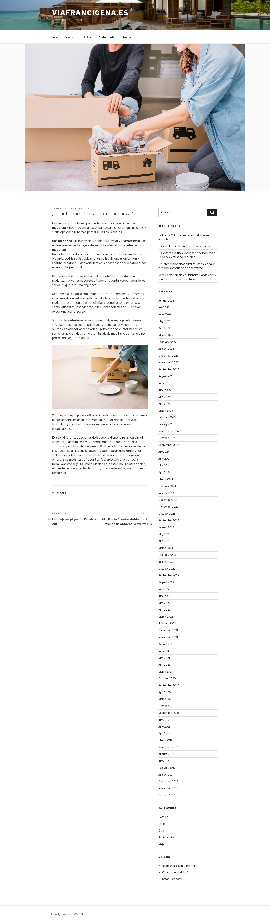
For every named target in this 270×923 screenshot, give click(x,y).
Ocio (161, 830)
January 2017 (166, 774)
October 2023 (166, 513)
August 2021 (166, 644)
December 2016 (168, 781)
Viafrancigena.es (90, 13)
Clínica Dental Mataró (175, 872)
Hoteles (86, 37)
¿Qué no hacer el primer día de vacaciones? (184, 246)
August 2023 (166, 527)
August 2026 (166, 300)
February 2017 (166, 767)
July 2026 (164, 307)
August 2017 (166, 753)
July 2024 (164, 451)
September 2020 (168, 685)
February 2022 (167, 623)
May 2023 (164, 534)
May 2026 (164, 321)
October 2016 (166, 795)
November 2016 (168, 788)
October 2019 (166, 705)
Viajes (70, 37)
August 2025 (166, 376)
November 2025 (168, 362)
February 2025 (167, 417)
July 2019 (163, 719)
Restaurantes (107, 37)
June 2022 (164, 595)
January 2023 (166, 561)
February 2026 (167, 341)
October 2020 (167, 678)
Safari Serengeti (172, 878)
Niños (127, 37)
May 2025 (164, 396)
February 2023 (167, 554)
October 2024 (167, 437)
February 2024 (167, 486)
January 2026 (166, 348)
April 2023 (164, 541)
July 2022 (163, 589)
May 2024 (164, 465)
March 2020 (165, 699)
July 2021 (163, 651)
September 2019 (168, 712)
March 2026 (165, 335)
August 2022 (166, 582)
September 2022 (168, 575)
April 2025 (164, 403)
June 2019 (164, 726)
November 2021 (168, 637)
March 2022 (165, 616)
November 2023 (168, 506)
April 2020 (164, 692)
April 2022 (164, 609)
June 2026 (164, 314)
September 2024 (168, 444)
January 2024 (166, 493)
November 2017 (168, 747)
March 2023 (165, 548)
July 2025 (164, 383)
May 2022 (164, 602)
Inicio (55, 37)
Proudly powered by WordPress (70, 914)
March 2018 (165, 740)
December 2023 (168, 499)
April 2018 (164, 733)
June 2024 (164, 458)
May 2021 (164, 657)
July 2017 (163, 760)
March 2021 (165, 671)
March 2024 (165, 479)
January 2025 (166, 424)
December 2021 (168, 630)
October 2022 (166, 568)
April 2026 (164, 328)
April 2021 (164, 664)
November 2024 (168, 431)
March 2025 (165, 410)
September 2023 (168, 520)
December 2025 (168, 355)
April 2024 (164, 472)
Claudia (83, 208)
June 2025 (164, 390)
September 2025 (168, 369)
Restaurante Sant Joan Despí (180, 865)
